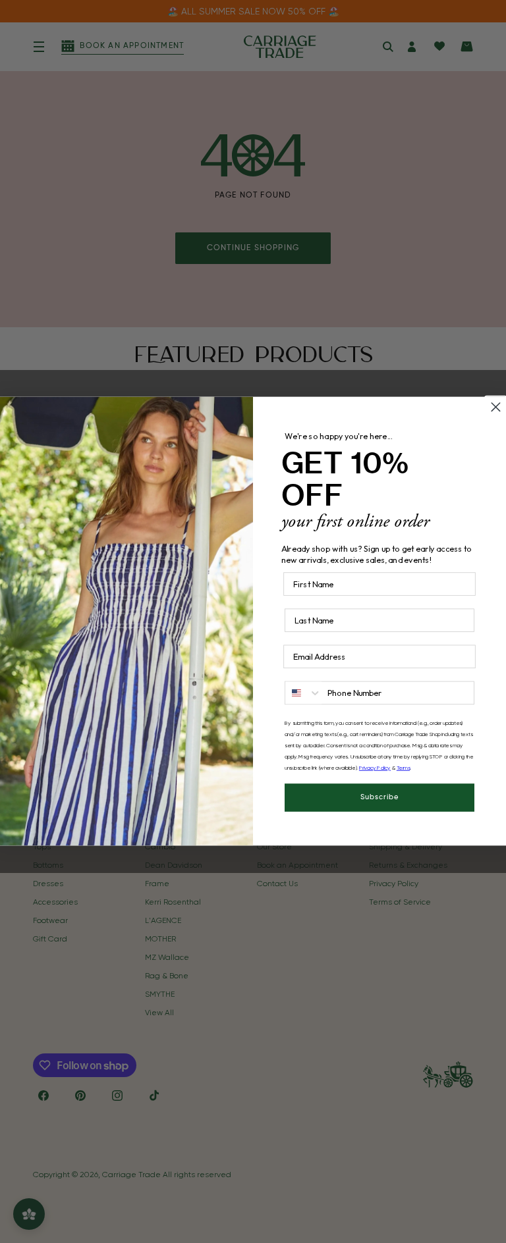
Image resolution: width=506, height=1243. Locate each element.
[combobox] (303, 693)
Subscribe (379, 798)
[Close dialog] (496, 407)
